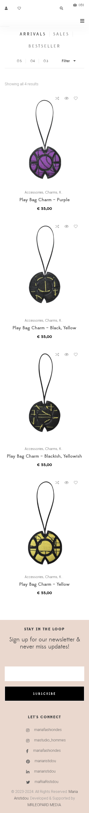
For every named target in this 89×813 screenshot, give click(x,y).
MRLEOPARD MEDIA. (45, 805)
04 (33, 61)
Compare (57, 98)
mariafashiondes (48, 729)
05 (19, 61)
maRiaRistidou (46, 781)
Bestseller (44, 46)
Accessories (34, 192)
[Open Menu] (82, 20)
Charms (51, 192)
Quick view (66, 98)
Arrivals (33, 34)
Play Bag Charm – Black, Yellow (44, 328)
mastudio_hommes (50, 740)
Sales (61, 34)
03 (46, 61)
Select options (46, 139)
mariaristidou (45, 761)
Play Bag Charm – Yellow (44, 584)
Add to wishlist (75, 98)
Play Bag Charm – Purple (44, 200)
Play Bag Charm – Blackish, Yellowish (44, 456)
